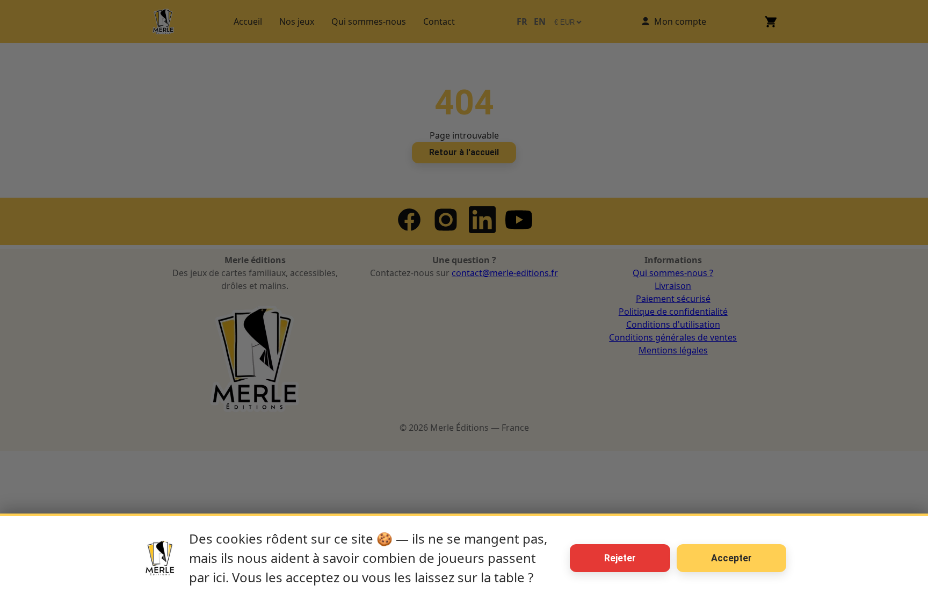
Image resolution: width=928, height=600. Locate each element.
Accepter (731, 558)
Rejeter (620, 558)
